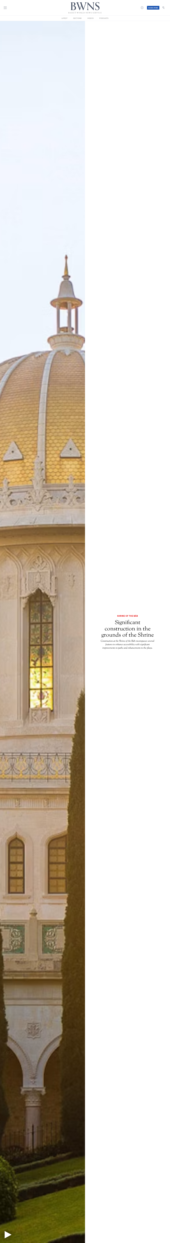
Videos (90, 18)
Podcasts (103, 18)
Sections (77, 18)
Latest (64, 18)
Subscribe (153, 8)
